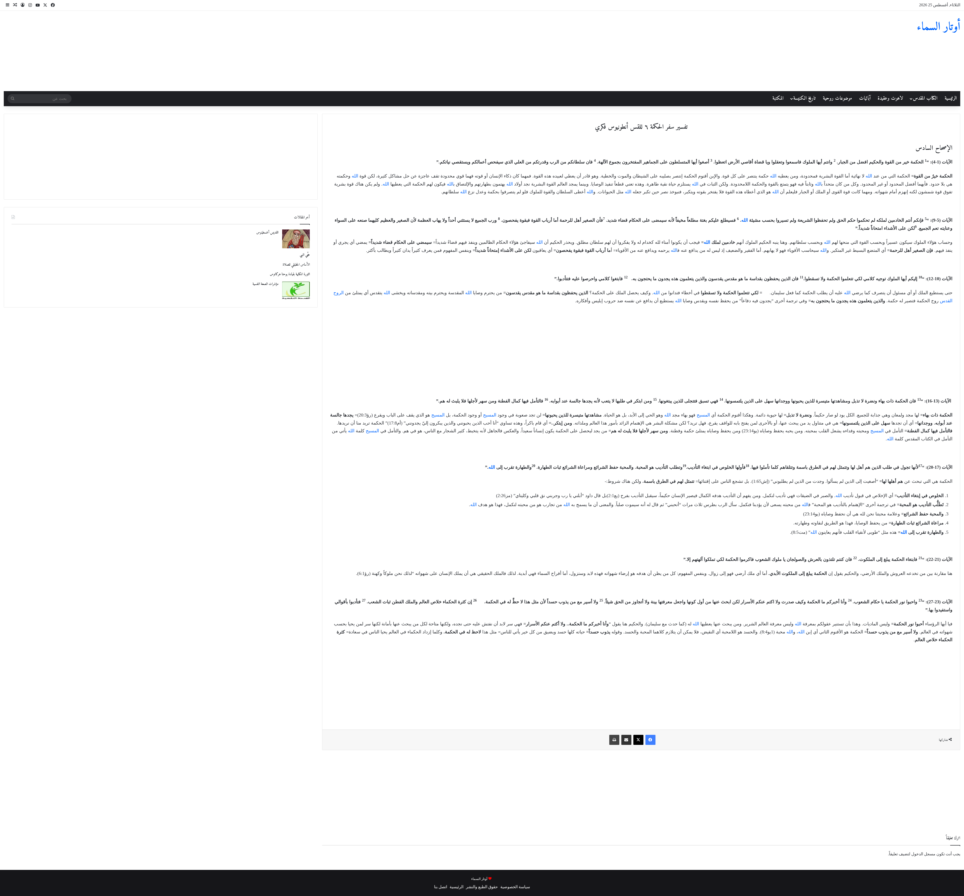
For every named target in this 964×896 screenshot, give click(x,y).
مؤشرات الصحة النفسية (265, 284)
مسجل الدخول (923, 854)
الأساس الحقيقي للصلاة (296, 265)
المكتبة (778, 98)
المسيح (703, 414)
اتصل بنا (440, 887)
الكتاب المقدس (925, 98)
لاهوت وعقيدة (890, 98)
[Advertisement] (321, 51)
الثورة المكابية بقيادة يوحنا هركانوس (290, 274)
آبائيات (865, 98)
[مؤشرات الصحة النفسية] (296, 290)
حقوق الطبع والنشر (482, 887)
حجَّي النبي (305, 255)
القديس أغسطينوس (267, 232)
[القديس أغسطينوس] (296, 238)
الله (869, 175)
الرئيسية (951, 98)
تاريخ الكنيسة (804, 98)
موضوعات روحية (837, 98)
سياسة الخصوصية (515, 887)
